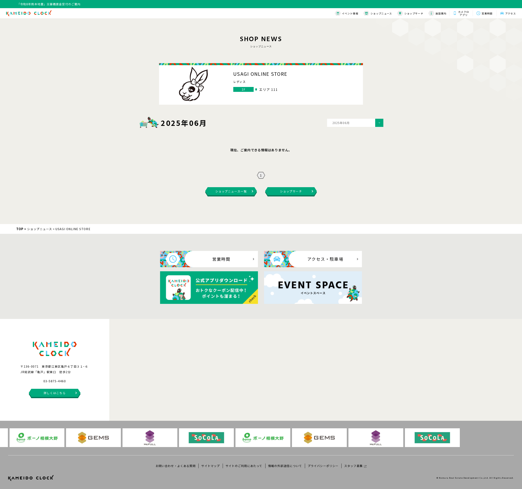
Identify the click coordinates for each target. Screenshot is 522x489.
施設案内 (441, 13)
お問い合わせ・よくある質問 (176, 466)
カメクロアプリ (463, 13)
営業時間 (487, 13)
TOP (20, 229)
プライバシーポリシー (323, 466)
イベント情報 (350, 13)
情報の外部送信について (285, 466)
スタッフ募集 (353, 466)
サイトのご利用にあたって (244, 466)
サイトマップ (210, 466)
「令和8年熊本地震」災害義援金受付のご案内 (49, 3)
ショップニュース (381, 13)
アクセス (510, 13)
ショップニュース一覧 (231, 191)
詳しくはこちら (55, 393)
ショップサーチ (413, 13)
